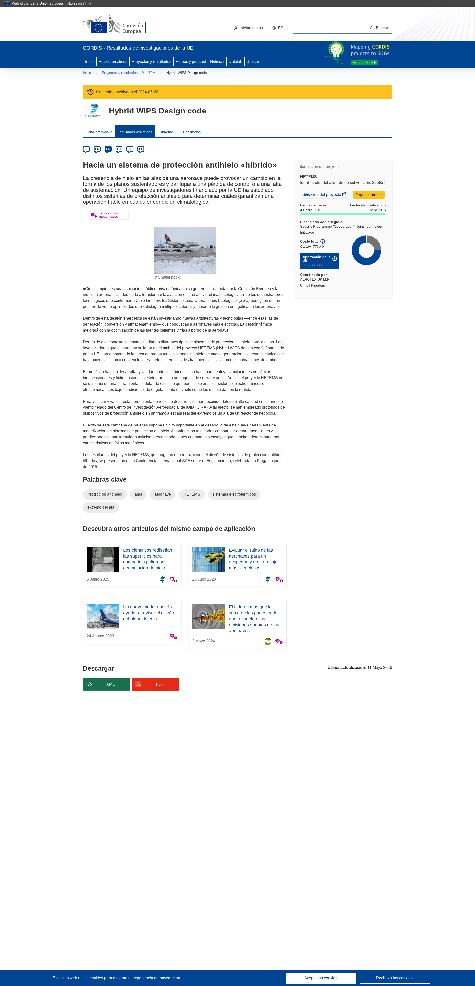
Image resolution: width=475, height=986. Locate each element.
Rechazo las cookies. (395, 978)
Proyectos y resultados (151, 61)
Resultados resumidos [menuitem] (134, 132)
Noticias (217, 61)
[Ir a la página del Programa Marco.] (92, 111)
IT (130, 149)
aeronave (162, 494)
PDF (160, 684)
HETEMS (191, 494)
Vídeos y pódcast (191, 61)
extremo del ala (100, 507)
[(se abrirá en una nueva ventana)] (123, 25)
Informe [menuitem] (167, 132)
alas (138, 494)
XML (110, 684)
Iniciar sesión (251, 28)
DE (86, 149)
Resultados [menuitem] (192, 132)
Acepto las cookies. (321, 978)
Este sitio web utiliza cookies (78, 978)
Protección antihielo (104, 494)
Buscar (253, 61)
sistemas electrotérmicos (234, 494)
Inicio (90, 61)
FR (119, 149)
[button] (277, 28)
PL (141, 149)
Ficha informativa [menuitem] (98, 132)
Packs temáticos (113, 61)
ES (108, 149)
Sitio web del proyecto (322, 195)
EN (97, 149)
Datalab (235, 61)
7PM (152, 73)
